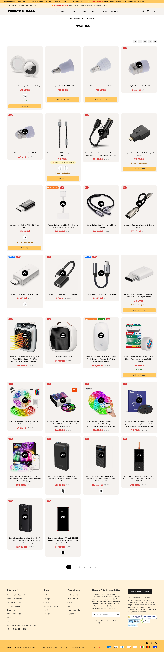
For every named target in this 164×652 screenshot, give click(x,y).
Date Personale (73, 599)
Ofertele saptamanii (50, 606)
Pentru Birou (59, 11)
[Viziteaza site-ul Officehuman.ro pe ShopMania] (134, 622)
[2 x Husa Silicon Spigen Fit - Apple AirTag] (24, 66)
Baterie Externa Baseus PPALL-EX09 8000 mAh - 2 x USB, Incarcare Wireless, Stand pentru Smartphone (63, 540)
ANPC (9, 618)
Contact (70, 602)
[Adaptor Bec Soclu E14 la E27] (63, 66)
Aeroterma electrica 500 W (63, 357)
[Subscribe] (117, 614)
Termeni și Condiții (14, 602)
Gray (60, 168)
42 (90, 567)
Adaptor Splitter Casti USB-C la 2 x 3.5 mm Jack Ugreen (101, 226)
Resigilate (114, 11)
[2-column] (140, 41)
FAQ (69, 606)
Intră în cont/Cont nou (75, 595)
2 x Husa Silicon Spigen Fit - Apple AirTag (25, 86)
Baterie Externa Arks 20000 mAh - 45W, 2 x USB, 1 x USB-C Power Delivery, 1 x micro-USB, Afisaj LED (101, 478)
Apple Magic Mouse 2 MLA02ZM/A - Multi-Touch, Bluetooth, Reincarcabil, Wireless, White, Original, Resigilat (101, 359)
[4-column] (150, 41)
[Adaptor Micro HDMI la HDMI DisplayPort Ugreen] (139, 133)
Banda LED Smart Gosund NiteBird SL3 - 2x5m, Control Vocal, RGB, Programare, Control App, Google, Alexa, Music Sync (101, 423)
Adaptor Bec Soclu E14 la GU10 (101, 86)
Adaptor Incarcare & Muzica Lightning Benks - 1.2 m (63, 154)
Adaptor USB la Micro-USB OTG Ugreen (63, 294)
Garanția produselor (14, 599)
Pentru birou (47, 595)
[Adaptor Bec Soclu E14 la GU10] (101, 66)
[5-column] (155, 41)
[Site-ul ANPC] (135, 618)
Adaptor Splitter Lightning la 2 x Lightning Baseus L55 (139, 226)
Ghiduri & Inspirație (14, 614)
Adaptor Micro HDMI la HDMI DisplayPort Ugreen (139, 154)
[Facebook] (27, 5)
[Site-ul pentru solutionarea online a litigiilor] (149, 618)
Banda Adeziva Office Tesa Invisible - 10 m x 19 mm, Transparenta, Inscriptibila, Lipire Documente (139, 359)
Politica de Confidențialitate (17, 595)
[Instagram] (31, 5)
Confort (83, 11)
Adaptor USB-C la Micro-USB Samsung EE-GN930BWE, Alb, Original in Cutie (139, 295)
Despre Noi (11, 610)
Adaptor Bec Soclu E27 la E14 (139, 86)
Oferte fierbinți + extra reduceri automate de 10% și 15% (83, 5)
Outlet (105, 11)
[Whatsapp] (36, 5)
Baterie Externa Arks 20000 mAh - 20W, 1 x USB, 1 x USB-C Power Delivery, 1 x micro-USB (63, 478)
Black (25, 237)
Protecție (72, 11)
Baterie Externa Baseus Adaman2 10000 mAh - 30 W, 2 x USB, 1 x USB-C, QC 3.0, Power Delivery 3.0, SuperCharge (25, 540)
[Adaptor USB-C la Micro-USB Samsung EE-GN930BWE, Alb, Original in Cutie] (139, 274)
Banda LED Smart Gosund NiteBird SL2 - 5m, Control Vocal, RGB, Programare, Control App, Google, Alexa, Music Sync (63, 423)
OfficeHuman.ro (76, 18)
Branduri (95, 11)
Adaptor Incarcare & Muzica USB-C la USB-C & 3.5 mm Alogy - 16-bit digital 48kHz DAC (101, 154)
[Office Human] (21, 11)
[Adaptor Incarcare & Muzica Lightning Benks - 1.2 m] (63, 133)
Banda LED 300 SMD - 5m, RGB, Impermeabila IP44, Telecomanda (25, 422)
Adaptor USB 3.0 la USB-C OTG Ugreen (25, 294)
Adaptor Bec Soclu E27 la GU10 (25, 153)
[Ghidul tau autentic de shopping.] (133, 626)
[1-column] (135, 41)
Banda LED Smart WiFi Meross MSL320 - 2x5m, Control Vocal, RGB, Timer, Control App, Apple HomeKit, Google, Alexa (25, 478)
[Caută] (138, 11)
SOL (8, 621)
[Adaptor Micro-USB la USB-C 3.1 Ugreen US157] (24, 205)
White (25, 96)
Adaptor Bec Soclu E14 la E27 (63, 86)
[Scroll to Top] (159, 639)
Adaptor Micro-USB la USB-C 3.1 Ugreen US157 (24, 226)
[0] (153, 11)
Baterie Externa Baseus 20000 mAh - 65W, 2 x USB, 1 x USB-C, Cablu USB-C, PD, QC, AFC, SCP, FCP (139, 478)
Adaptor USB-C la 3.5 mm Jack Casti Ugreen (101, 294)
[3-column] (145, 41)
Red (63, 552)
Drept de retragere (140, 591)
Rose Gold (66, 168)
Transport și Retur (13, 606)
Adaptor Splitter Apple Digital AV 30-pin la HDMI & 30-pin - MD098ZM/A (63, 226)
